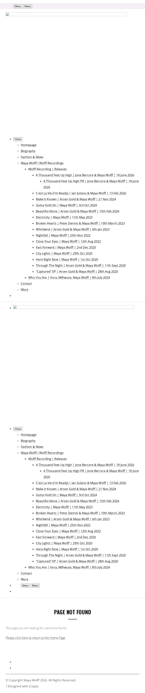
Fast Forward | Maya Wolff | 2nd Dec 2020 (66, 247)
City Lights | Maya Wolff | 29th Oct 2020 (64, 253)
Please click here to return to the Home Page (35, 638)
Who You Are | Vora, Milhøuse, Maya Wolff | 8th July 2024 (69, 277)
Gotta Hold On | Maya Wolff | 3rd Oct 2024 (66, 205)
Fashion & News (32, 157)
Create (33, 686)
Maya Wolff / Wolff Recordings (42, 163)
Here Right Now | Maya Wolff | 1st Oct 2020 (67, 259)
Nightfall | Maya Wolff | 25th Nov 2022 (63, 235)
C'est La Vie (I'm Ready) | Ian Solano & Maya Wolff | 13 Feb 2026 (81, 193)
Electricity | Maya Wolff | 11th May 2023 (64, 217)
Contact (26, 283)
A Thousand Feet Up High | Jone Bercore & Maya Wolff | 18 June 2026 (85, 175)
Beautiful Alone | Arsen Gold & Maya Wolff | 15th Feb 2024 (77, 211)
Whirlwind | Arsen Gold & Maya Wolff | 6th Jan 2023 (73, 229)
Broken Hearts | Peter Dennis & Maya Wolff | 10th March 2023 (80, 223)
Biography (28, 151)
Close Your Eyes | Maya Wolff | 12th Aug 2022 (68, 241)
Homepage (28, 145)
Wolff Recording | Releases (47, 169)
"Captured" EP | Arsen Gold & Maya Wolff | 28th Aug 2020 (77, 271)
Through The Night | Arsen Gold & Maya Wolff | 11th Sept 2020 (81, 265)
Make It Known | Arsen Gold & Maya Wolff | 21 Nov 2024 (76, 199)
